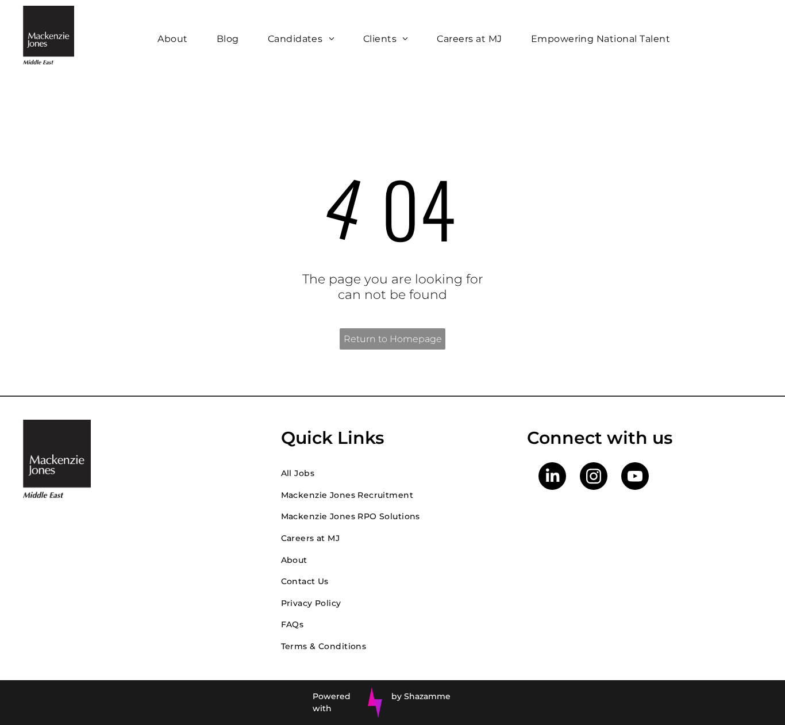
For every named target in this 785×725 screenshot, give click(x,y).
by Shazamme (421, 696)
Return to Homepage (393, 338)
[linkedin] (552, 477)
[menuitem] (175, 38)
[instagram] (593, 477)
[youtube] (635, 477)
